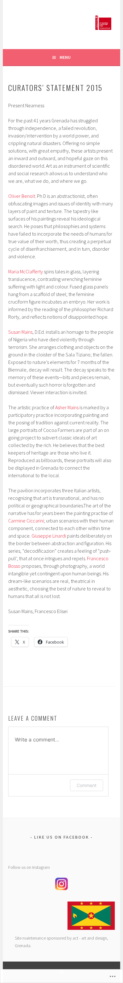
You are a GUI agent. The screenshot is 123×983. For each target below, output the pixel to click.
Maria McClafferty (26, 271)
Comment (87, 785)
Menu (65, 57)
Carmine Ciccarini (26, 520)
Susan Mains (20, 332)
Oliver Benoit (21, 196)
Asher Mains (67, 407)
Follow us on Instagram (29, 867)
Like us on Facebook (61, 837)
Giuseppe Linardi (49, 536)
